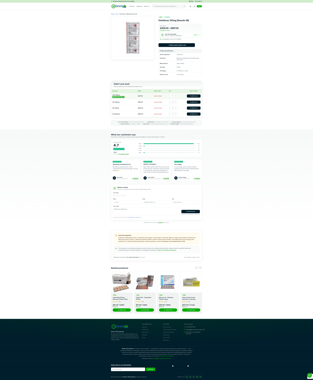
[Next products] (200, 267)
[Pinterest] (193, 376)
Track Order (166, 337)
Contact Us (199, 1)
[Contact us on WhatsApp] (309, 375)
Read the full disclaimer (167, 356)
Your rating (115, 192)
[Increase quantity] (175, 96)
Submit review (191, 211)
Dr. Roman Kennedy (132, 257)
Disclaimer (166, 340)
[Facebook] (186, 376)
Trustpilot (160, 222)
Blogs (192, 1)
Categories (139, 6)
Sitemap (144, 335)
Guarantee (166, 335)
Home (112, 14)
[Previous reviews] (196, 136)
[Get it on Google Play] (179, 367)
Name (114, 199)
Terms (137, 217)
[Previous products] (196, 267)
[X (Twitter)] (190, 376)
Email (143, 199)
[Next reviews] (200, 136)
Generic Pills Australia (129, 377)
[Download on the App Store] (195, 367)
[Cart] (190, 6)
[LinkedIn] (197, 376)
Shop (199, 6)
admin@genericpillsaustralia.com (161, 358)
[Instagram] (200, 376)
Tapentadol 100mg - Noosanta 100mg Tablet (166, 298)
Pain (117, 14)
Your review (116, 206)
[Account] (194, 6)
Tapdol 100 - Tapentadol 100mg (190, 298)
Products (132, 6)
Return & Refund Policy (169, 329)
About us (146, 6)
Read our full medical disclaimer (166, 250)
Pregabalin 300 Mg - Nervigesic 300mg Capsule (121, 298)
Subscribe (150, 369)
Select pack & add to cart (177, 45)
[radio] (114, 195)
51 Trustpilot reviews (123, 154)
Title (173, 199)
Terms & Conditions (168, 332)
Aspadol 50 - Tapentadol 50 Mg (145, 298)
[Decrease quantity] (170, 96)
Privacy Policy (131, 217)
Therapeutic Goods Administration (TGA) (173, 241)
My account (145, 332)
